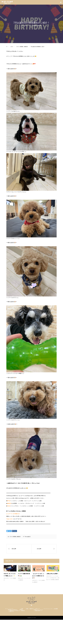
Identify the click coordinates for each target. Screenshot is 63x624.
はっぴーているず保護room (13, 513)
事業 (27, 608)
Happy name (9, 518)
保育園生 (34, 25)
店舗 (22, 608)
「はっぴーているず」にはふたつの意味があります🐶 (38, 576)
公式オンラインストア (38, 609)
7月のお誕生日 (27, 536)
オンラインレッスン (48, 608)
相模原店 (39, 25)
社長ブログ (12, 611)
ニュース (26, 578)
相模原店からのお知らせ (15, 610)
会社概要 (56, 608)
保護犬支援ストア (38, 610)
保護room (32, 608)
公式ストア (37, 608)
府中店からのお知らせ (12, 609)
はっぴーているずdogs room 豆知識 (52, 578)
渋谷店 (8, 506)
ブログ (30, 25)
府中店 (8, 500)
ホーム (6, 608)
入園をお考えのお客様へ (52, 573)
